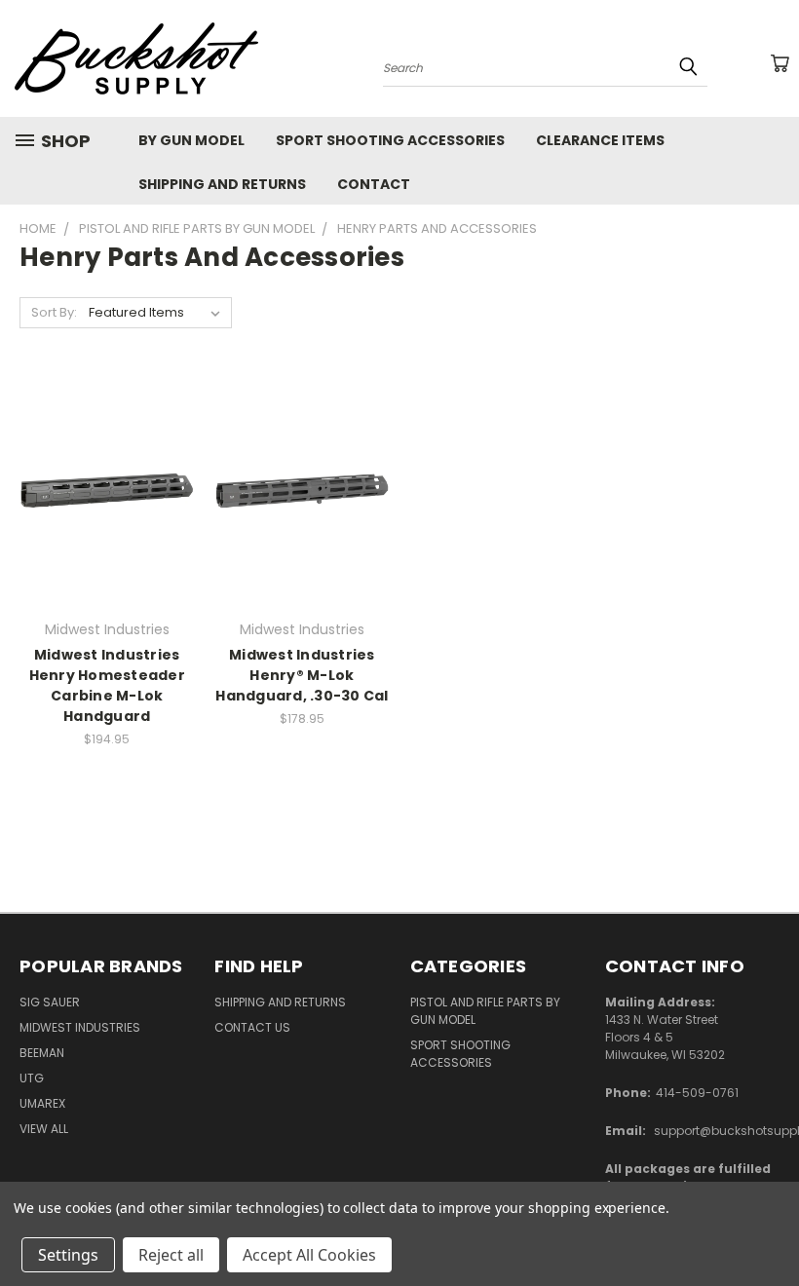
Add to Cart (301, 487)
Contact (373, 184)
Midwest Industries (79, 1027)
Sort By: (54, 312)
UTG (31, 1078)
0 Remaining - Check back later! (107, 488)
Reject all (171, 1255)
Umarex (42, 1103)
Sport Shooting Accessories (390, 140)
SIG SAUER (49, 1002)
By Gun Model (191, 140)
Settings (68, 1255)
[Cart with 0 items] (779, 63)
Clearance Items (600, 140)
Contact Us (252, 1027)
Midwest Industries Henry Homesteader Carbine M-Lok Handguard (107, 685)
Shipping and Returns (222, 184)
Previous (769, 1225)
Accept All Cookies (309, 1255)
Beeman (41, 1052)
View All (43, 1128)
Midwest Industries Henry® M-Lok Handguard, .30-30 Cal (301, 675)
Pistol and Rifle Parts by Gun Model (485, 1011)
